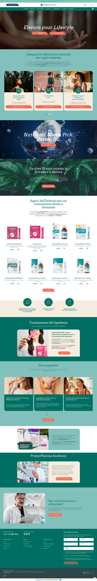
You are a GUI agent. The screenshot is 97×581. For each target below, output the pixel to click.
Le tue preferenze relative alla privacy (52, 579)
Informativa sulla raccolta (40, 579)
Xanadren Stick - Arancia (60, 278)
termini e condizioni (85, 555)
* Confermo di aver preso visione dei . (77, 555)
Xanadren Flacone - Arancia (37, 278)
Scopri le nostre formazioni (64, 478)
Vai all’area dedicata (55, 514)
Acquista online (58, 33)
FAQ (44, 541)
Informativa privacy (85, 551)
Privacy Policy (26, 541)
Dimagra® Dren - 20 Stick (82, 244)
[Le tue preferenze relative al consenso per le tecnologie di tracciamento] (94, 578)
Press (4, 541)
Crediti (5, 575)
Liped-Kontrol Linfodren (14, 244)
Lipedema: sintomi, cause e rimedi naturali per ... (46, 399)
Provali (48, 145)
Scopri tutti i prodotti (18, 106)
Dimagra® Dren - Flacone (60, 244)
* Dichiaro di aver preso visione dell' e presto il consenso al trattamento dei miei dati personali (79, 552)
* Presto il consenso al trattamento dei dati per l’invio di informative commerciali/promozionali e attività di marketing (78, 559)
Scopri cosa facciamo (48, 186)
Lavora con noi (6, 546)
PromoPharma (10, 570)
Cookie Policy (26, 543)
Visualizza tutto (48, 290)
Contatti (5, 548)
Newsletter (45, 548)
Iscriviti (71, 562)
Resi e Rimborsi (47, 546)
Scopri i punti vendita (40, 33)
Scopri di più (64, 353)
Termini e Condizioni (28, 546)
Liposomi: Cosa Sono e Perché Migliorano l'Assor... (17, 399)
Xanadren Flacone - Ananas (83, 278)
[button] (90, 4)
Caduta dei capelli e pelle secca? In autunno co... (77, 399)
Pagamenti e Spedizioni (48, 543)
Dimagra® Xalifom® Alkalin (14, 278)
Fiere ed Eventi (6, 543)
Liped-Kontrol (37, 244)
